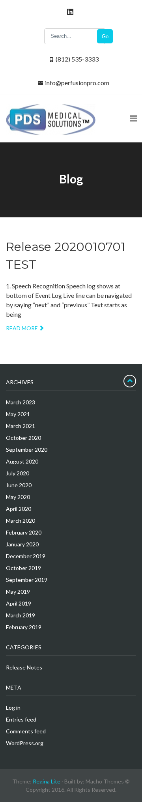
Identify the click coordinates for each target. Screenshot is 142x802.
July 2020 (17, 473)
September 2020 (26, 449)
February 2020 (23, 532)
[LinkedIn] (69, 11)
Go (105, 36)
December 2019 (25, 556)
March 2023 (20, 402)
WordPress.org (24, 743)
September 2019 (26, 579)
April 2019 (18, 603)
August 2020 (22, 461)
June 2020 (19, 485)
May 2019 (18, 591)
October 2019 (23, 568)
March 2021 (20, 425)
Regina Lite (46, 781)
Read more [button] (22, 328)
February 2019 (23, 627)
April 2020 (18, 508)
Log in (13, 707)
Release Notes (24, 667)
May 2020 (18, 497)
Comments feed (26, 731)
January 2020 (22, 544)
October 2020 (23, 437)
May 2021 (18, 414)
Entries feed (21, 719)
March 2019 (20, 615)
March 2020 (20, 520)
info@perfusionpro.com (77, 82)
